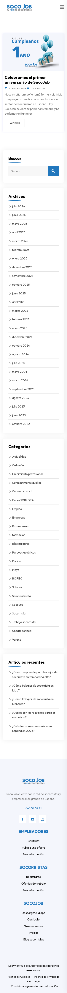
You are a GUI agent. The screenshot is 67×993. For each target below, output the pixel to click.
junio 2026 (19, 215)
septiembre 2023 (23, 389)
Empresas (18, 517)
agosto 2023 (20, 398)
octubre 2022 (21, 424)
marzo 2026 (20, 241)
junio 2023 (19, 415)
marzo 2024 (20, 380)
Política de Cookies (19, 976)
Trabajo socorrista (24, 622)
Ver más (14, 123)
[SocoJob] (20, 7)
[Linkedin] (32, 819)
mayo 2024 (19, 371)
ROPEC (17, 578)
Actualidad (19, 456)
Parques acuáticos (24, 552)
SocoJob (17, 604)
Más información (33, 854)
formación (18, 535)
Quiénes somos (33, 926)
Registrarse (33, 877)
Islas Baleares (21, 543)
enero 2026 (19, 258)
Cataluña (18, 465)
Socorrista (18, 613)
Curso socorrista (22, 491)
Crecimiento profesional (27, 474)
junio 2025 (19, 293)
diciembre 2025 (22, 267)
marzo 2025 (20, 311)
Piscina (16, 561)
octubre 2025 (21, 284)
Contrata (33, 841)
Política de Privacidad (46, 976)
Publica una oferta (33, 847)
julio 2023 (18, 406)
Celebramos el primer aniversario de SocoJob (27, 80)
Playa (15, 570)
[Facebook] (22, 819)
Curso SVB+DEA (23, 500)
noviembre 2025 (22, 276)
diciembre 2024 (22, 337)
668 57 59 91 (33, 808)
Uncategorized (21, 631)
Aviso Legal (33, 981)
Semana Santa (21, 596)
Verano (16, 639)
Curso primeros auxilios (27, 483)
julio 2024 (18, 363)
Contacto (33, 919)
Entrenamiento (21, 526)
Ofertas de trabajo (33, 883)
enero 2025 (19, 328)
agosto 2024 (20, 354)
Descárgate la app (33, 913)
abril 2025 (18, 302)
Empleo (17, 509)
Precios (33, 932)
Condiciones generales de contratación (34, 986)
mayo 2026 (19, 223)
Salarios (17, 587)
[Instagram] (42, 819)
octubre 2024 (21, 345)
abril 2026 (18, 232)
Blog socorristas (33, 939)
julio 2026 (18, 206)
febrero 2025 (20, 319)
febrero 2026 (20, 250)
